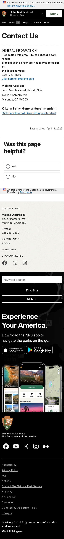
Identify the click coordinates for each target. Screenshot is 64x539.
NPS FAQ (7, 491)
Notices (6, 480)
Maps (26, 22)
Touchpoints (26, 192)
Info (4, 22)
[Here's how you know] (32, 4)
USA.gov (7, 513)
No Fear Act (8, 496)
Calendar (36, 22)
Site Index (10, 249)
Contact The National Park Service (22, 486)
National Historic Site (21, 14)
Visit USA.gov (12, 531)
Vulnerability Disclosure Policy (19, 507)
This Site (32, 290)
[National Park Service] (4, 14)
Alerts (13, 22)
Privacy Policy (10, 470)
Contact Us (9, 238)
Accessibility (9, 464)
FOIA (4, 475)
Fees (46, 22)
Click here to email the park (18, 78)
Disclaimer (8, 502)
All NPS (32, 299)
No (14, 176)
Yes (14, 166)
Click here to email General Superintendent (29, 113)
